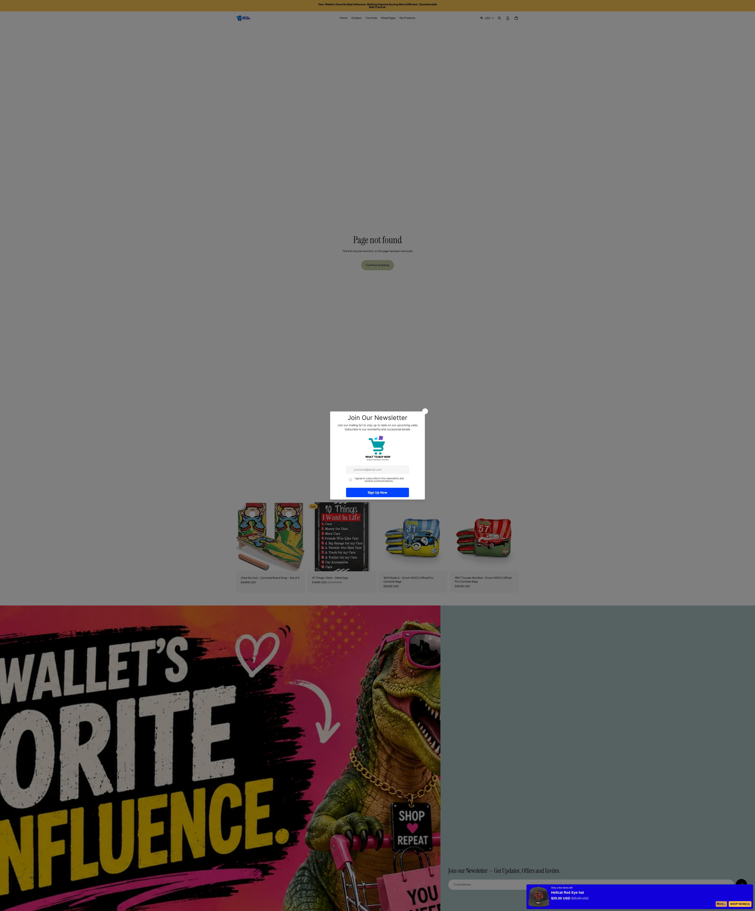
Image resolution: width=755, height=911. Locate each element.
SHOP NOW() (740, 903)
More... (722, 903)
